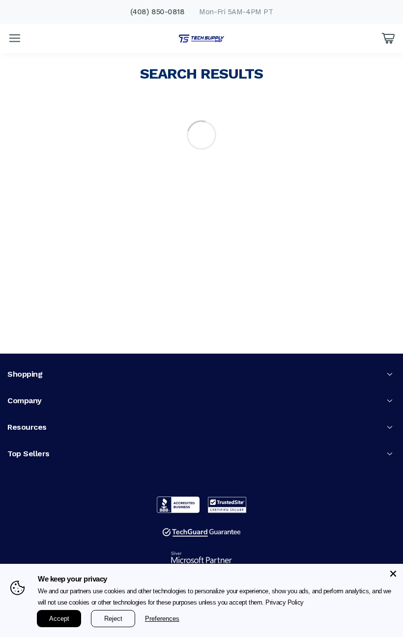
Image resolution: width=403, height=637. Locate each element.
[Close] (393, 574)
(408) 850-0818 (157, 11)
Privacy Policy (316, 602)
